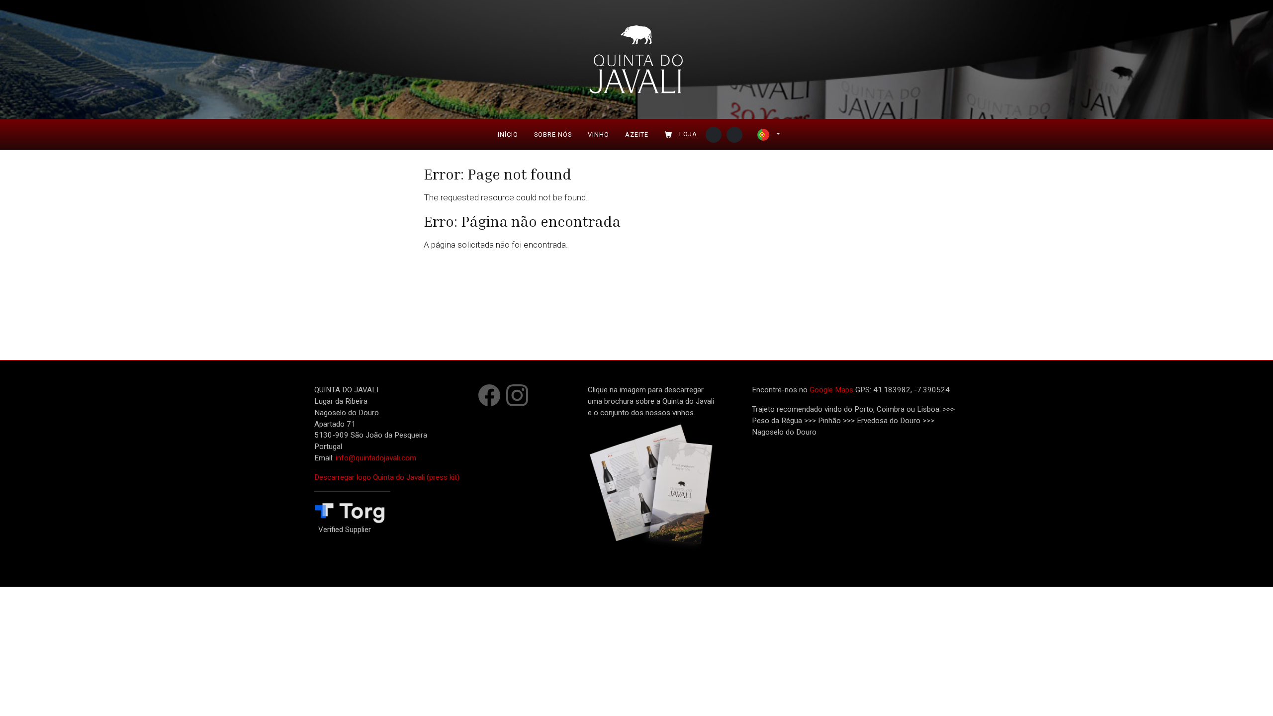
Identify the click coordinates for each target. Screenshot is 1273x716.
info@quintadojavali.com (376, 457)
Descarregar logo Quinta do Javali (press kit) (386, 477)
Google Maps (831, 389)
